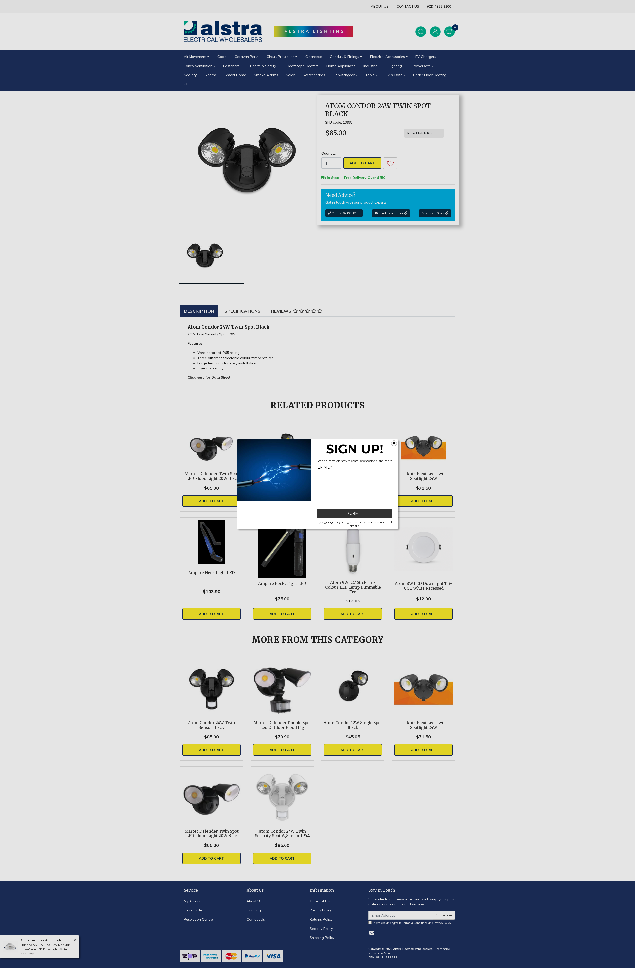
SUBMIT (355, 513)
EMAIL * (325, 467)
